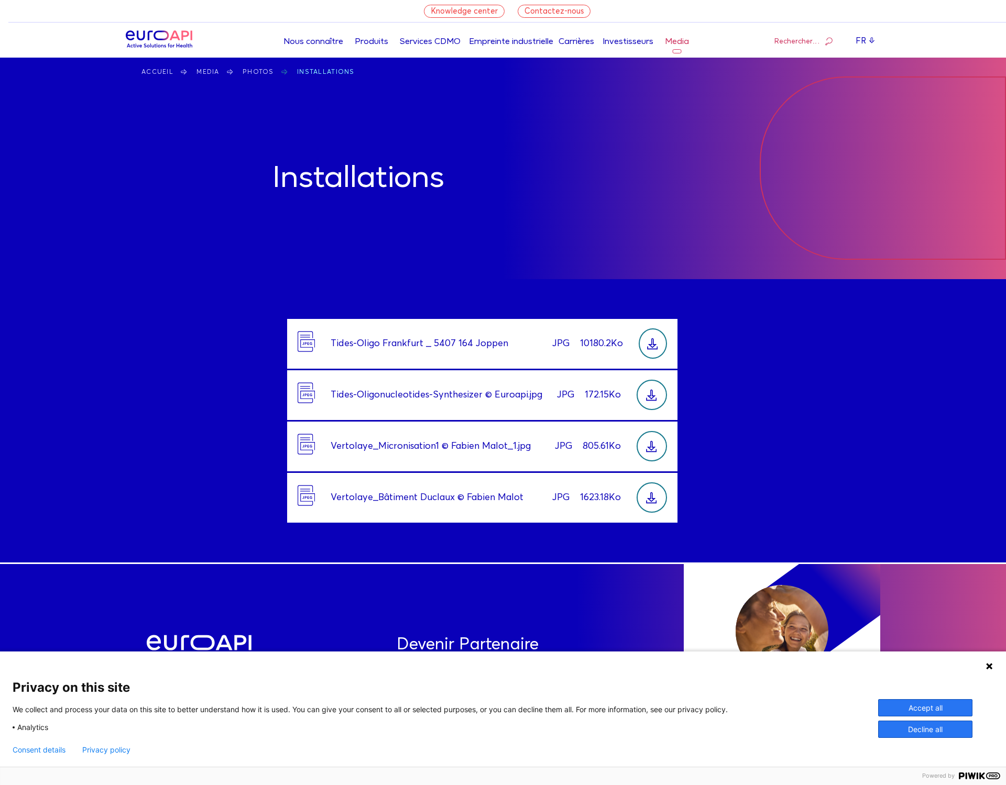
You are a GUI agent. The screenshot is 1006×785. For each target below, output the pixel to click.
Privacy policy (106, 750)
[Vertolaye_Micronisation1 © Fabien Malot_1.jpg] (652, 446)
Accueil (157, 72)
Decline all (925, 729)
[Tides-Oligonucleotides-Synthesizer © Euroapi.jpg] (652, 395)
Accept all (926, 707)
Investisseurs (628, 42)
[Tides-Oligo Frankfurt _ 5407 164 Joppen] (653, 343)
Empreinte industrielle (511, 42)
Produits (371, 42)
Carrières (576, 42)
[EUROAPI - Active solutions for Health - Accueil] (159, 40)
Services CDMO (430, 42)
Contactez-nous (554, 11)
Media (677, 42)
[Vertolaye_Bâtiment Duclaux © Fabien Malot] (652, 497)
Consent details (39, 750)
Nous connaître (313, 42)
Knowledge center (464, 11)
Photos (258, 72)
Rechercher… (797, 41)
